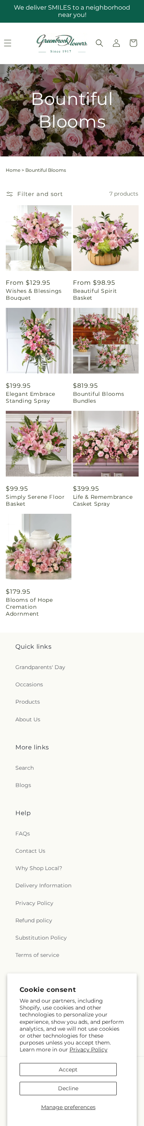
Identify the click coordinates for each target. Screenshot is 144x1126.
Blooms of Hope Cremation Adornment (29, 606)
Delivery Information (43, 885)
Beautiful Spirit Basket (95, 294)
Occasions (29, 684)
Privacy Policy (89, 1049)
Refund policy (33, 920)
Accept (68, 1069)
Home (13, 170)
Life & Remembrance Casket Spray (103, 500)
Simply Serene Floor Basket (35, 500)
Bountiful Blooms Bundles (99, 397)
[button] (99, 43)
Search (24, 767)
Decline (68, 1088)
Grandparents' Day (40, 667)
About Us (27, 719)
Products (27, 701)
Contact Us (30, 850)
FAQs (22, 833)
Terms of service (37, 955)
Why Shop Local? (38, 868)
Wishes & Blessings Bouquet (34, 294)
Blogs (23, 785)
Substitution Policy (41, 937)
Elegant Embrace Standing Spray (30, 397)
